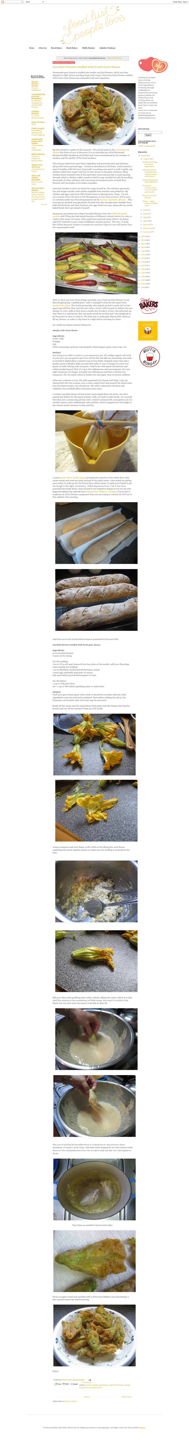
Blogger (142, 1428)
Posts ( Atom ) (70, 1401)
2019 (143, 258)
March (146, 225)
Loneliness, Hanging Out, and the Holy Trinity (37, 104)
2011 (143, 287)
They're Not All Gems (36, 166)
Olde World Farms (116, 1385)
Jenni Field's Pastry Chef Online (37, 141)
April (145, 221)
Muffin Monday (88, 47)
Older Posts (127, 1397)
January (147, 232)
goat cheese (104, 1385)
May (145, 217)
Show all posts (114, 58)
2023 (143, 244)
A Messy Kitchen (35, 112)
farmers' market (91, 1385)
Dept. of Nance (38, 122)
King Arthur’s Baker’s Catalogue (101, 491)
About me (43, 47)
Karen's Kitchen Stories (35, 84)
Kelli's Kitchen (38, 154)
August (146, 159)
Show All (44, 204)
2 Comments (86, 1383)
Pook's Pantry (37, 128)
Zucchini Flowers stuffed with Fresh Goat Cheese (86, 67)
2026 (143, 156)
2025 (143, 236)
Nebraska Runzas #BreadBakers (150, 181)
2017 (143, 265)
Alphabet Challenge (107, 47)
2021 (143, 251)
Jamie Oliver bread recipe (73, 478)
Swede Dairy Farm (61, 305)
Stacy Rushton (67, 1380)
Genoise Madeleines (36, 89)
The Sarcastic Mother (37, 189)
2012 (143, 284)
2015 (143, 273)
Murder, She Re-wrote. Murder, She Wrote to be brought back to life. (38, 196)
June (145, 214)
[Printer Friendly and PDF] (66, 1384)
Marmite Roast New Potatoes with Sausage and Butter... (150, 173)
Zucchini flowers (95, 1388)
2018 (143, 262)
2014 (143, 276)
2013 (143, 280)
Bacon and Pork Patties (149, 196)
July (145, 210)
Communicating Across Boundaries (38, 96)
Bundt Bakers (72, 47)
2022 (143, 247)
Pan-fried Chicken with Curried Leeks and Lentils (150, 188)
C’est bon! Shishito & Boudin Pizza (36, 158)
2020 (143, 255)
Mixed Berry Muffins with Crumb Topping (38, 133)
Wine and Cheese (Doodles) (35, 178)
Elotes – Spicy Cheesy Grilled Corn (150, 203)
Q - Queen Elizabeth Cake (37, 117)
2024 (143, 240)
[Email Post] (89, 1380)
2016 (143, 269)
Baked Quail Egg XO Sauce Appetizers (150, 164)
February (147, 228)
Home (31, 47)
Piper (33, 124)
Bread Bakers (56, 47)
